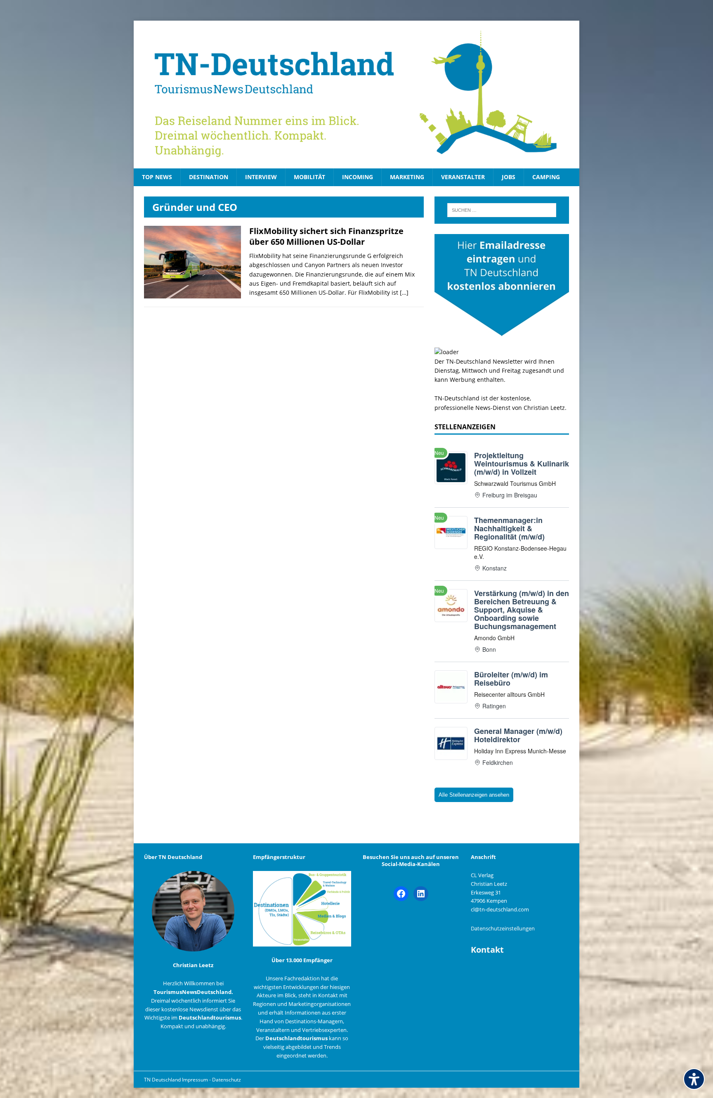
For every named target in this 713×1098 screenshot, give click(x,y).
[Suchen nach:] (501, 210)
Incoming (357, 177)
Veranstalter (463, 177)
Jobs (508, 177)
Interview (261, 177)
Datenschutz (226, 1079)
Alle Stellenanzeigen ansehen (474, 795)
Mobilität (309, 177)
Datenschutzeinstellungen (503, 928)
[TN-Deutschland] (356, 94)
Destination (208, 177)
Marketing (407, 177)
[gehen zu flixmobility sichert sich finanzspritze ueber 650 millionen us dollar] (192, 294)
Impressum (195, 1079)
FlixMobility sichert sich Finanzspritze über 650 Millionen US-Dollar (326, 236)
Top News (157, 177)
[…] (404, 292)
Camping (546, 177)
